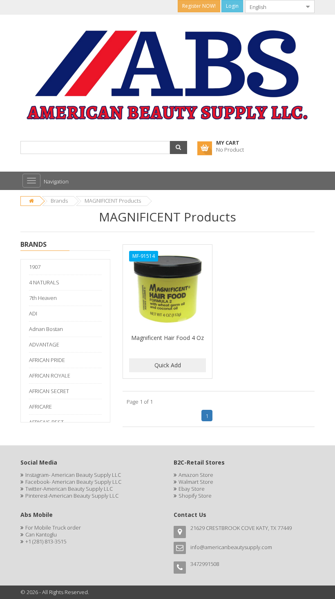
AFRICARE (40, 406)
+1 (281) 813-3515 (45, 541)
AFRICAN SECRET (49, 391)
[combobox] (273, 6)
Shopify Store (195, 495)
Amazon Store (196, 474)
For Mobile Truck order (53, 527)
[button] (178, 147)
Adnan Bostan (46, 329)
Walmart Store (196, 481)
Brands (59, 200)
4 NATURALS (44, 282)
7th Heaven (43, 298)
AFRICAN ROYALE (49, 375)
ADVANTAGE (44, 344)
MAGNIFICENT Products (113, 200)
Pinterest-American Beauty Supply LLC (71, 495)
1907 (34, 266)
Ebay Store (192, 488)
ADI (33, 313)
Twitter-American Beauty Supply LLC (69, 488)
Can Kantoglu (41, 534)
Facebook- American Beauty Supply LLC (73, 481)
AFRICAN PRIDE (47, 360)
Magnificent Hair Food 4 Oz (167, 338)
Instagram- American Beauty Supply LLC (73, 474)
